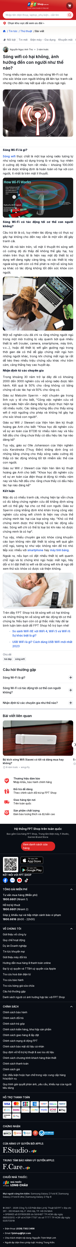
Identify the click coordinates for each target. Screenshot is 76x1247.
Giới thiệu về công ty (14, 934)
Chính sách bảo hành (15, 1012)
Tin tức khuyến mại (14, 951)
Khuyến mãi (65, 39)
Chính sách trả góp (14, 1023)
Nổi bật (11, 39)
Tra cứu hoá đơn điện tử (17, 974)
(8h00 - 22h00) (19, 919)
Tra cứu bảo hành (13, 979)
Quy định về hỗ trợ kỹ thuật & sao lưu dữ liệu (28, 1052)
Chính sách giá (11, 1069)
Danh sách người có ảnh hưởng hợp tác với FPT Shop (34, 997)
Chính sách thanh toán (15, 1063)
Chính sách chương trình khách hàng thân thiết (29, 1057)
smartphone (35, 550)
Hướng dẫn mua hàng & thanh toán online (27, 962)
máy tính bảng (59, 550)
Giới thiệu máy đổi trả (15, 957)
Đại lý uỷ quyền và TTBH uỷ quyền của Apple (29, 968)
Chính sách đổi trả (13, 1017)
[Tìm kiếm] (69, 15)
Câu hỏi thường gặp (14, 991)
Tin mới (23, 39)
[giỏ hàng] (69, 5)
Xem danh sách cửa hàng (35, 846)
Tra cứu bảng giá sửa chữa (18, 985)
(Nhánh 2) (15, 909)
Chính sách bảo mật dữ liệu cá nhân (23, 1046)
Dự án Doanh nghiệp (15, 945)
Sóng (9, 156)
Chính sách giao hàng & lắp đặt (21, 1035)
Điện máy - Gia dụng (42, 39)
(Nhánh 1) (15, 899)
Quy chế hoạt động (14, 940)
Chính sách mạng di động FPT (20, 1040)
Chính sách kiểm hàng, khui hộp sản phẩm (27, 1029)
